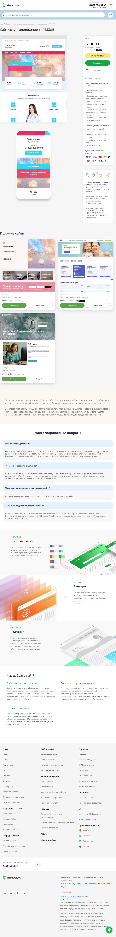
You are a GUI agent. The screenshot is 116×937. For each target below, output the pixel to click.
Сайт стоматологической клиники (74, 297)
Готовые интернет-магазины (53, 765)
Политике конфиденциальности (74, 883)
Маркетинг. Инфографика (90, 814)
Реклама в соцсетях (49, 827)
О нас (5, 759)
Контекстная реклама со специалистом (51, 815)
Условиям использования (101, 883)
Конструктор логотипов (89, 781)
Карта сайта (65, 899)
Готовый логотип (86, 797)
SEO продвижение (50, 776)
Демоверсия (14, 305)
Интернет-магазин (11, 829)
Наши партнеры (10, 840)
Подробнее (40, 305)
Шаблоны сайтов (48, 759)
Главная (82, 754)
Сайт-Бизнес (8, 824)
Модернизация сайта (50, 770)
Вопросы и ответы (11, 791)
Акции (44, 833)
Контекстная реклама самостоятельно (58, 822)
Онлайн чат (84, 770)
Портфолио (8, 765)
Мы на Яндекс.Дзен (87, 819)
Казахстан (87, 835)
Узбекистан (88, 841)
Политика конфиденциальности (74, 896)
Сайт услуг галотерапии (11, 297)
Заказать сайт (99, 8)
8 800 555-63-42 (97, 5)
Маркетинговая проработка (53, 792)
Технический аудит (49, 803)
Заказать (97, 63)
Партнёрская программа (14, 846)
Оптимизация (47, 787)
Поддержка (8, 786)
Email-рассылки (85, 776)
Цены (5, 754)
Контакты (7, 781)
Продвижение (47, 781)
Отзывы (6, 776)
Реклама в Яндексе (87, 759)
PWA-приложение (87, 786)
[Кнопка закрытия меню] (114, 2)
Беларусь (87, 830)
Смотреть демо (97, 56)
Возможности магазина (13, 797)
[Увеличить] (51, 282)
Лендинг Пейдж (10, 819)
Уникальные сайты (49, 754)
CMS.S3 (6, 770)
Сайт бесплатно (10, 851)
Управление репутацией (52, 797)
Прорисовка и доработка (90, 803)
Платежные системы (12, 802)
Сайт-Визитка (9, 813)
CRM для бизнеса (86, 765)
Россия (86, 846)
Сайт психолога (8, 370)
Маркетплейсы (48, 840)
